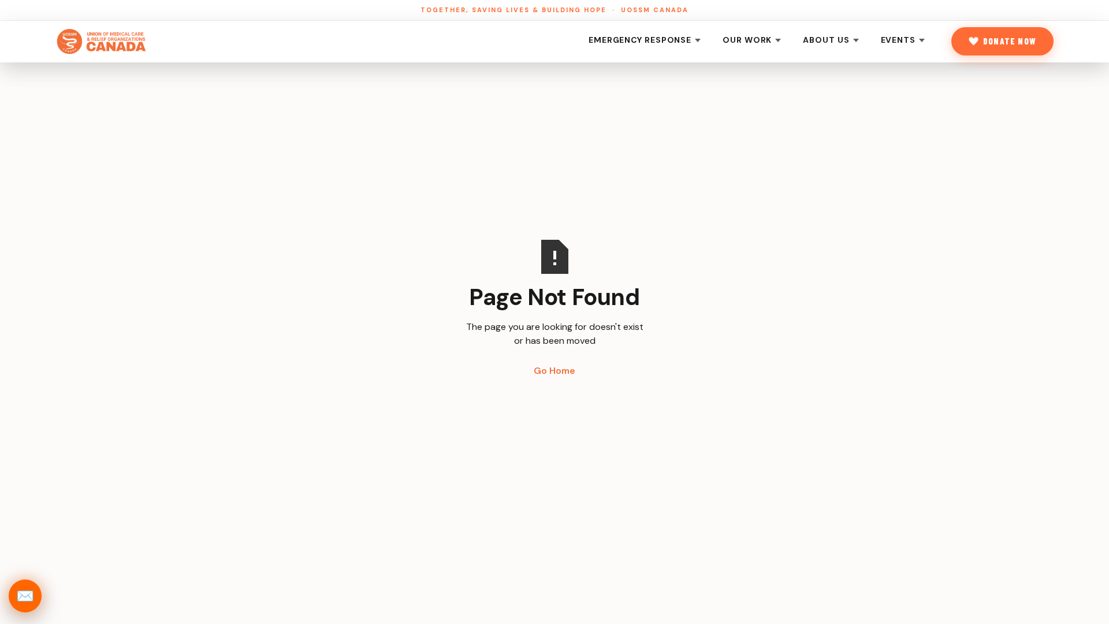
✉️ (25, 596)
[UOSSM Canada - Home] (101, 41)
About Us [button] (826, 40)
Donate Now (1009, 41)
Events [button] (898, 40)
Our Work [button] (747, 40)
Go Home (554, 371)
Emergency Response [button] (640, 40)
